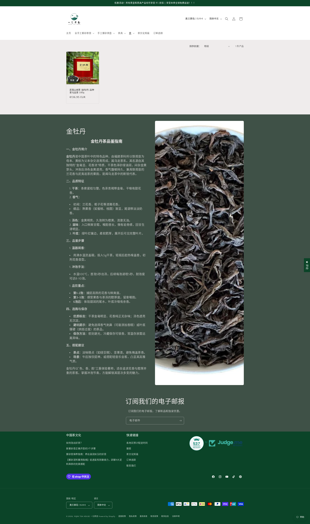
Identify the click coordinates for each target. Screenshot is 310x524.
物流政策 (154, 516)
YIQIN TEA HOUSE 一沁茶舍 (86, 517)
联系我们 (131, 465)
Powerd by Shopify (107, 517)
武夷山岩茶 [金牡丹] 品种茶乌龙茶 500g (82, 91)
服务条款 (143, 516)
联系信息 (165, 516)
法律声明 (176, 516)
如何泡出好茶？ (74, 443)
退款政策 (122, 516)
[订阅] (180, 420)
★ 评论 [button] (306, 265)
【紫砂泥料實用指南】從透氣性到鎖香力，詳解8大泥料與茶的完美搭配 (94, 462)
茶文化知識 (132, 454)
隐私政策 (133, 516)
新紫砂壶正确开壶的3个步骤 (81, 448)
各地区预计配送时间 (137, 443)
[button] (84, 33)
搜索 (128, 448)
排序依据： (195, 46)
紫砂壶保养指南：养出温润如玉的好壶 (86, 454)
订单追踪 (131, 460)
